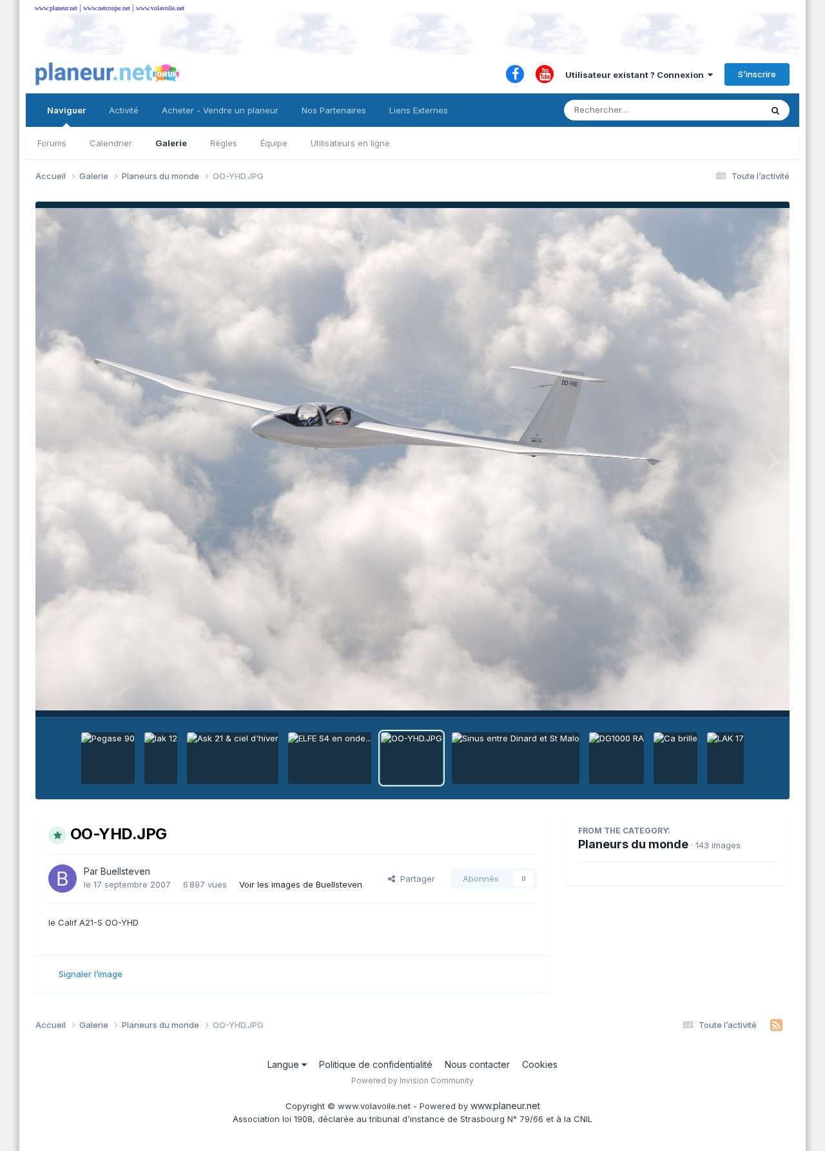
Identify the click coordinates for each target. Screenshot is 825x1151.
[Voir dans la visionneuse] (412, 459)
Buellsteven (125, 871)
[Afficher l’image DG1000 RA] (616, 758)
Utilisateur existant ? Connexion (636, 75)
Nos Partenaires (334, 110)
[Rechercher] (775, 110)
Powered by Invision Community (412, 1080)
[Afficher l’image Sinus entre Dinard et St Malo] (515, 758)
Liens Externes (418, 110)
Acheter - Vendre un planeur (220, 110)
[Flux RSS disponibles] (776, 1025)
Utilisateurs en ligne (350, 143)
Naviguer (66, 110)
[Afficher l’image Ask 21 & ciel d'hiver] (232, 758)
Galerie (171, 143)
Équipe (273, 143)
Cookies (540, 1064)
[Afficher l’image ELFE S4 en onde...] (329, 758)
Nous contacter (477, 1064)
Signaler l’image (90, 974)
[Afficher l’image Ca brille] (675, 758)
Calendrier (111, 143)
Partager (415, 878)
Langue (284, 1064)
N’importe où (719, 110)
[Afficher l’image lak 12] (160, 758)
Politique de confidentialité (375, 1064)
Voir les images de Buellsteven (300, 884)
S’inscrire (757, 74)
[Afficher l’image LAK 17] (725, 758)
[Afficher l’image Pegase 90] (108, 758)
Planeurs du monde (633, 844)
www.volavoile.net (160, 8)
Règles (223, 143)
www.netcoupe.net (106, 8)
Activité (124, 110)
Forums (51, 143)
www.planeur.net (56, 8)
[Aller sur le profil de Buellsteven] (62, 878)
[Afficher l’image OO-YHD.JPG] (411, 758)
